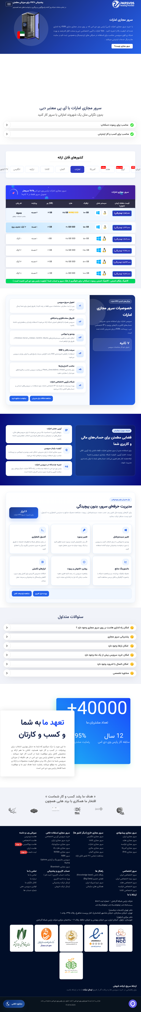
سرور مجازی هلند (130, 840)
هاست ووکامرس (29, 844)
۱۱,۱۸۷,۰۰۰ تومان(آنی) (122, 273)
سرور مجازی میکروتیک (60, 844)
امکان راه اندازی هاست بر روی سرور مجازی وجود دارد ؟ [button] (102, 628)
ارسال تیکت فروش (62, 886)
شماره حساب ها (29, 890)
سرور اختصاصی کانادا (128, 890)
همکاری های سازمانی (94, 886)
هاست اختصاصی (29, 840)
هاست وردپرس (30, 836)
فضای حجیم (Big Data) (93, 878)
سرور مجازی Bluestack (60, 866)
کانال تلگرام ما (30, 882)
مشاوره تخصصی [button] (121, 673)
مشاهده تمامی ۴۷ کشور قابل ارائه (89, 856)
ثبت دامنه (32, 852)
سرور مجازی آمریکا (129, 848)
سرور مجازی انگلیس (95, 836)
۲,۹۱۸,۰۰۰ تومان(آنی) (122, 250)
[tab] (71, 125)
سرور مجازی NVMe (62, 852)
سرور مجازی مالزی (96, 848)
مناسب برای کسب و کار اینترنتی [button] (113, 134)
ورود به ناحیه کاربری (62, 878)
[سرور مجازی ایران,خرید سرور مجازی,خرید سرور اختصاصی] (123, 4)
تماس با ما (32, 875)
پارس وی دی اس (56, 1001)
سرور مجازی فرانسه (129, 844)
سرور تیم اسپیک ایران (94, 882)
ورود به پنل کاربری (41, 593)
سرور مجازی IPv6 (130, 852)
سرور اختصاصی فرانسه (127, 886)
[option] (125, 811)
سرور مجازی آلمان (96, 852)
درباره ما (33, 878)
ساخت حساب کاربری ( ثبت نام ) (57, 875)
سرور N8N (65, 856)
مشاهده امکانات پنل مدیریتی (41, 398)
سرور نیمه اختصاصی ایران (126, 878)
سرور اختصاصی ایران (128, 875)
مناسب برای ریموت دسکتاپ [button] (115, 125)
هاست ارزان (31, 848)
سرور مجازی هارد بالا (61, 848)
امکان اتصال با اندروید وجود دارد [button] (113, 664)
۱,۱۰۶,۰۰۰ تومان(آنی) (122, 213)
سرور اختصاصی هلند (128, 882)
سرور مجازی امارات (120, 192)
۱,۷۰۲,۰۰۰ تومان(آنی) (122, 239)
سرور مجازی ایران (130, 836)
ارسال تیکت (87, 989)
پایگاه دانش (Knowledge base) (90, 875)
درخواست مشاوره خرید (19, 398)
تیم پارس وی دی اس (81, 1001)
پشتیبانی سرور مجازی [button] (118, 637)
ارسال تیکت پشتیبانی (61, 882)
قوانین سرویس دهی (28, 886)
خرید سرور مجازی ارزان (60, 840)
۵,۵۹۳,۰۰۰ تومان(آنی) (122, 262)
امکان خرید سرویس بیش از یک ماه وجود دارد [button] (107, 655)
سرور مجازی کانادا (96, 840)
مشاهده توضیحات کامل (21, 593)
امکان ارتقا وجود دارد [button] (118, 646)
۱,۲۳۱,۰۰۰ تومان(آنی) (122, 227)
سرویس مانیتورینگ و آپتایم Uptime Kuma (55, 861)
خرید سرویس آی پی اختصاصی (57, 836)
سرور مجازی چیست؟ (122, 46)
